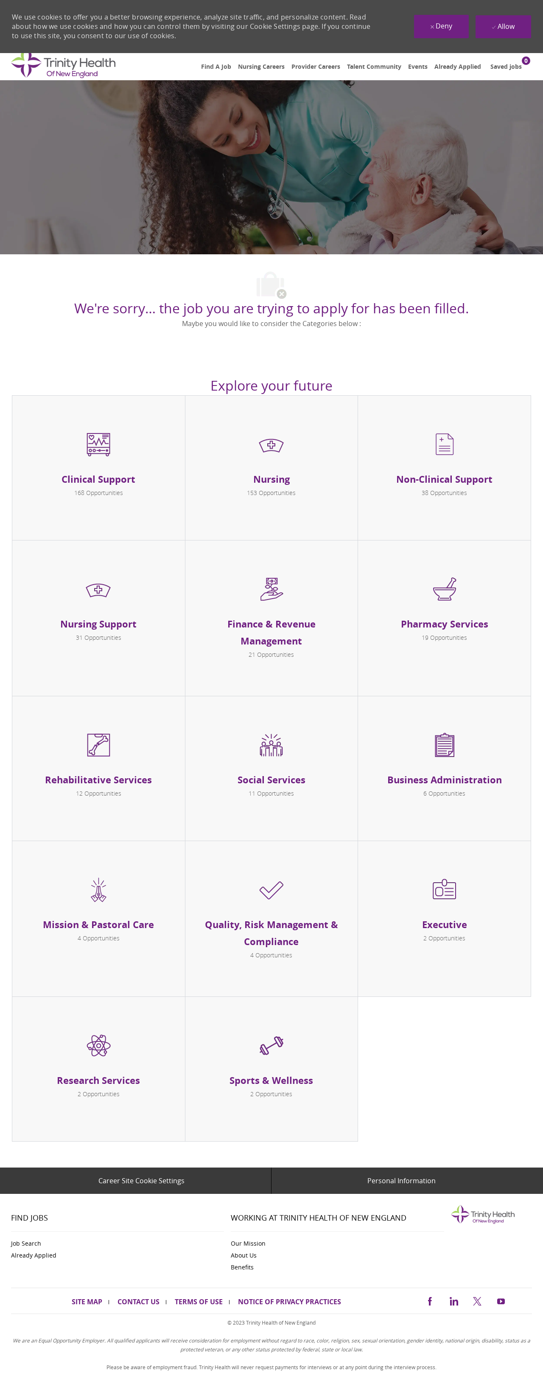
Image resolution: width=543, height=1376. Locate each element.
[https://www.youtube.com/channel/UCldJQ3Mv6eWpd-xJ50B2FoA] (501, 1300)
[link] (63, 67)
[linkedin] (453, 1300)
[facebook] (429, 1300)
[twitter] (477, 1300)
